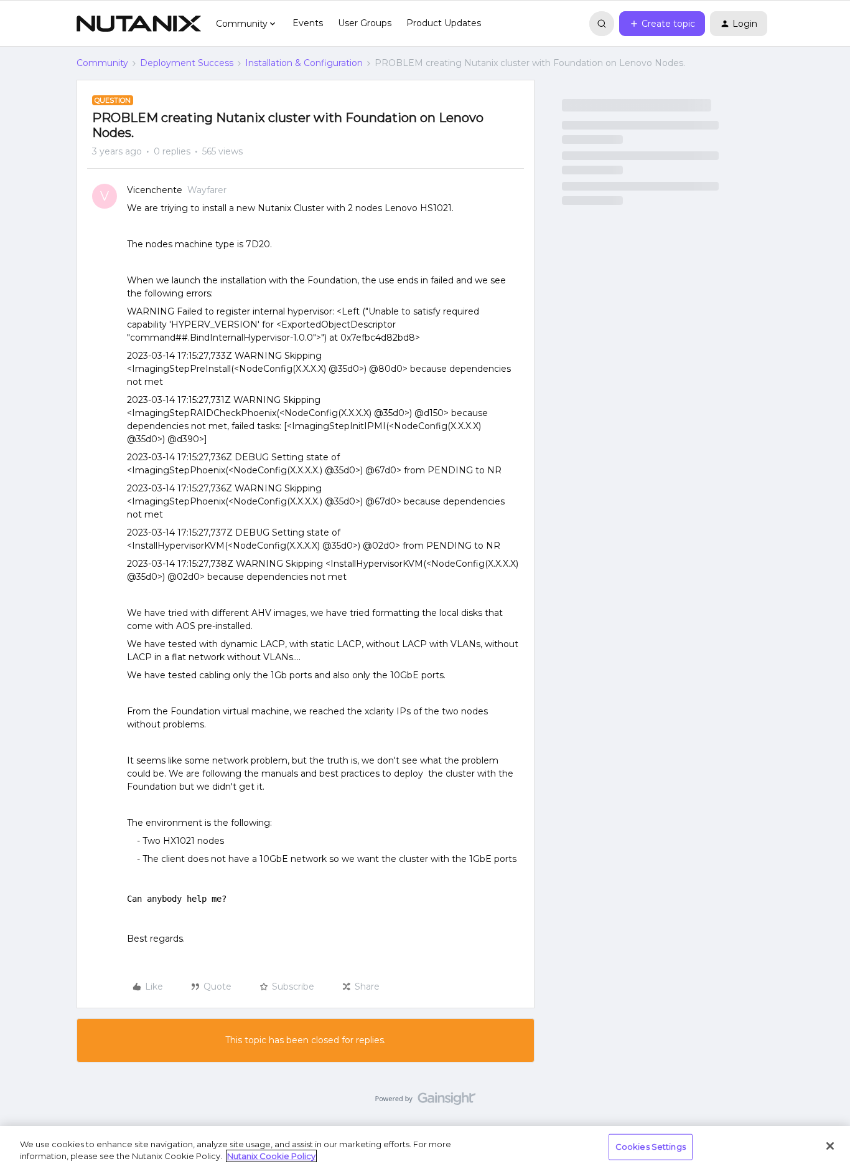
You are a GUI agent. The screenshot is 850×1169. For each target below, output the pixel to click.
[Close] (830, 1146)
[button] (662, 23)
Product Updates (443, 23)
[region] (425, 1147)
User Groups (364, 23)
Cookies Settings (650, 1147)
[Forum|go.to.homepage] (139, 23)
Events (307, 23)
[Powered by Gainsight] (425, 1101)
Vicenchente (154, 190)
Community (102, 63)
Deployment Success (186, 63)
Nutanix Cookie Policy (271, 1156)
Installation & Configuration (304, 63)
